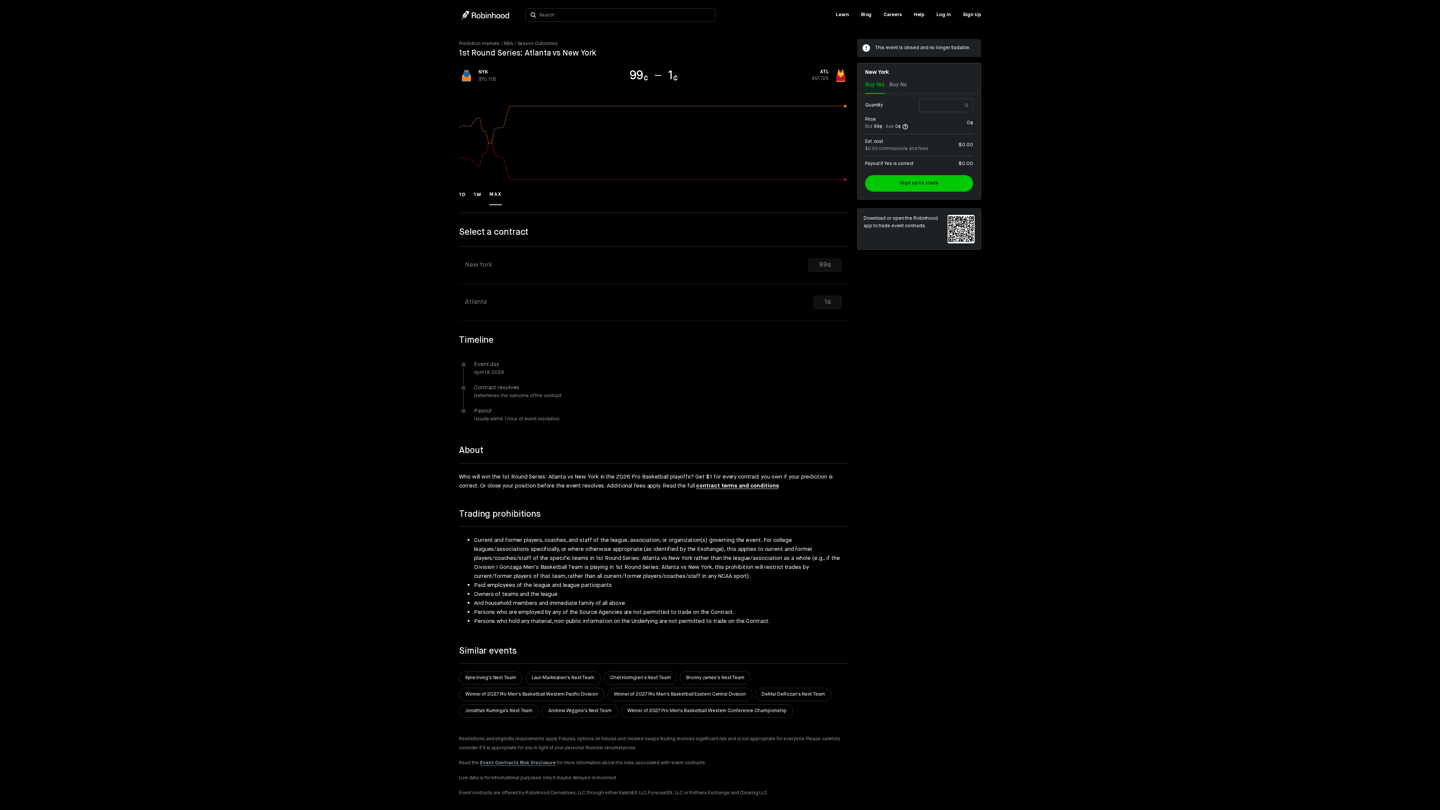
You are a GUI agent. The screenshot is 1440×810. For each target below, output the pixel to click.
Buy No (898, 84)
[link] (842, 15)
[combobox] (625, 15)
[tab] (653, 265)
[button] (462, 198)
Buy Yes (875, 84)
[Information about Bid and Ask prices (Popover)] (905, 127)
